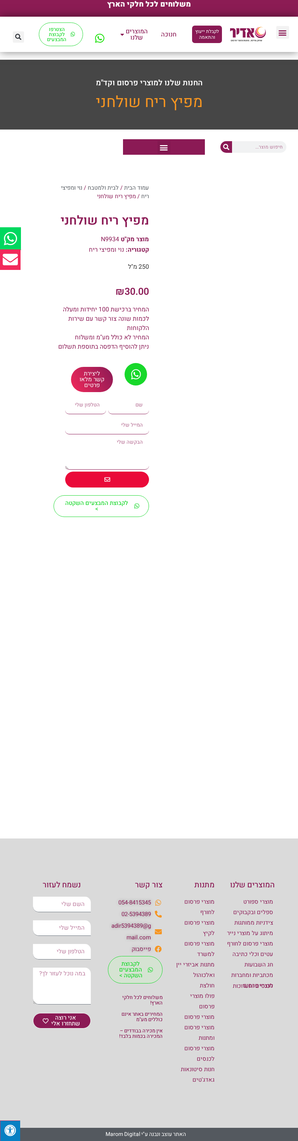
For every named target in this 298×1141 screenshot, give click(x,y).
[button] (282, 32)
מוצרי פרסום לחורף (250, 943)
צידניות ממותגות (253, 922)
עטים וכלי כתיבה (252, 954)
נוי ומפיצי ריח (106, 249)
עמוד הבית (136, 188)
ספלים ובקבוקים (253, 912)
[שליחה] (107, 480)
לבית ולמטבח (103, 188)
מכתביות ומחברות (252, 975)
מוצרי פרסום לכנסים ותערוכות (253, 985)
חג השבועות (258, 964)
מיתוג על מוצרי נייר (250, 933)
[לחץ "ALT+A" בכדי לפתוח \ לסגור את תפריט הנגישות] (10, 1130)
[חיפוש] (226, 147)
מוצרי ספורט (258, 901)
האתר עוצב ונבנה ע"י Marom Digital (146, 1134)
